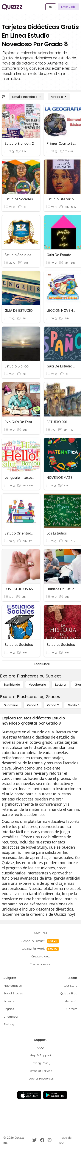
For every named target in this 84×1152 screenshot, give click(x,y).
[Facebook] (42, 1140)
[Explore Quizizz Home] (12, 7)
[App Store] (29, 1095)
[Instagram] (49, 1140)
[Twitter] (34, 1140)
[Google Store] (55, 1095)
